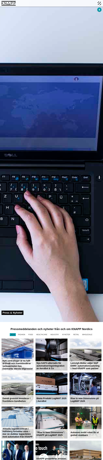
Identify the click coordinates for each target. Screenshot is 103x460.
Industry (54, 334)
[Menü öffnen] (99, 3)
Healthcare (41, 334)
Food (30, 334)
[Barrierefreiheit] (99, 10)
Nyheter (66, 334)
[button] (4, 455)
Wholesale (87, 334)
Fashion (21, 334)
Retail (76, 334)
